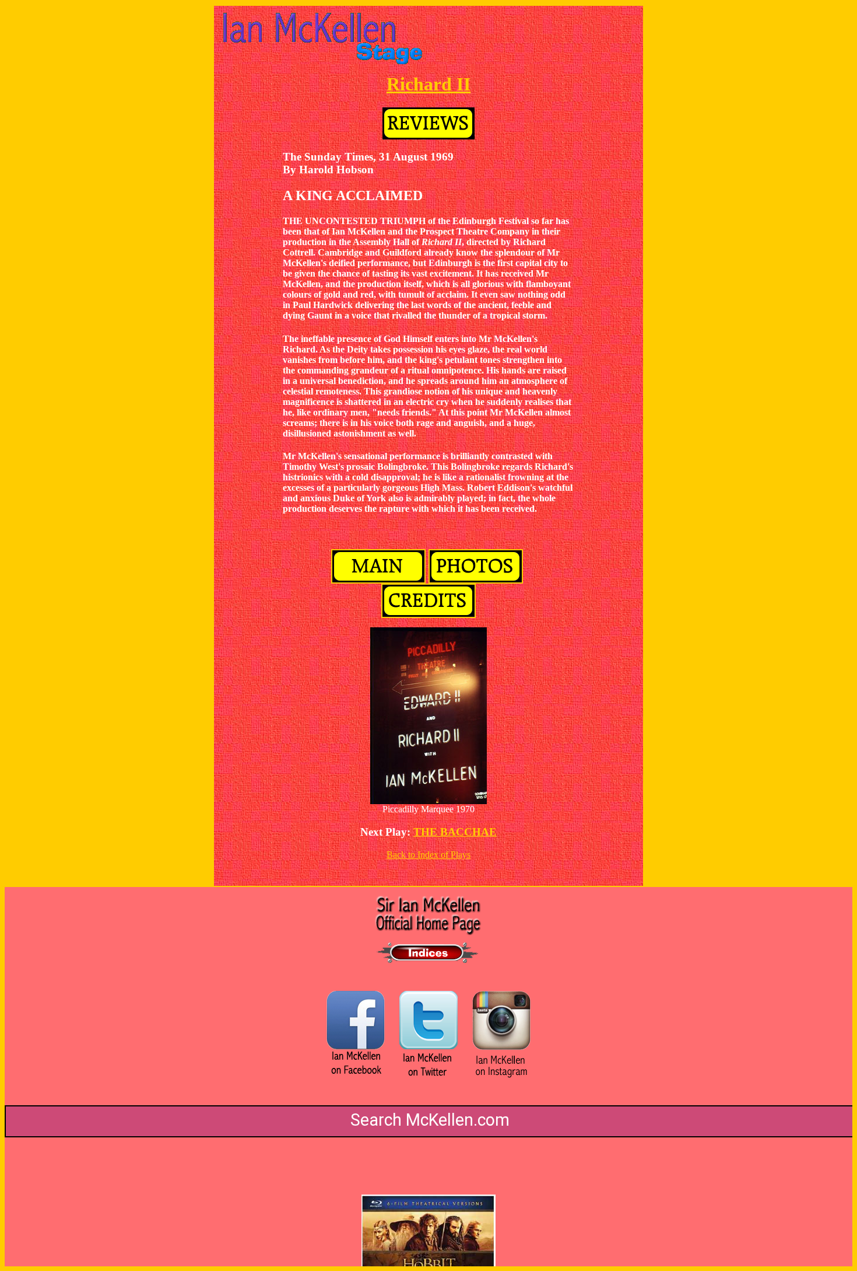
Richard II (428, 84)
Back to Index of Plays (428, 855)
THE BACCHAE (455, 832)
